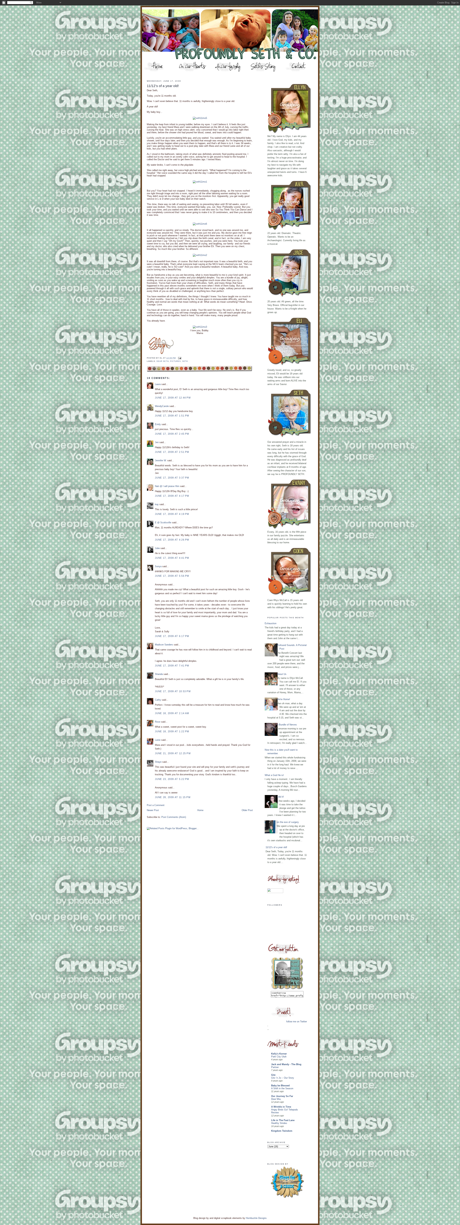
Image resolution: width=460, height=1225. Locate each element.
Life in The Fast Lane (283, 1120)
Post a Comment (155, 805)
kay (157, 504)
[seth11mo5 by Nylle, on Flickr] (200, 118)
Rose (157, 721)
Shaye (158, 761)
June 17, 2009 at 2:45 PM (172, 433)
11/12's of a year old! (163, 86)
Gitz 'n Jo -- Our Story (282, 1078)
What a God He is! (274, 775)
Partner (275, 1067)
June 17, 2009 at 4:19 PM (172, 514)
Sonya (158, 566)
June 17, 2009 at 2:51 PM (172, 452)
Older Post (247, 810)
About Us (281, 674)
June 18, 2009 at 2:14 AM (172, 713)
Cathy (158, 699)
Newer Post (153, 810)
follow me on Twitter (296, 1021)
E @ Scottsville (163, 522)
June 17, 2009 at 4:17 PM (172, 496)
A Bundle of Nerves (287, 724)
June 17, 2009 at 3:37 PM (172, 477)
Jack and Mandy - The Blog (286, 1064)
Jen (157, 442)
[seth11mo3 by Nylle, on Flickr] (200, 326)
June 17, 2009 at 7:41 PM (172, 665)
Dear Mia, (276, 1099)
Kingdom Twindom (281, 1131)
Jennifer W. (161, 460)
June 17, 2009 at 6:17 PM (172, 636)
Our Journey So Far (282, 1096)
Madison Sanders (164, 644)
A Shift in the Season (282, 1088)
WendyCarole (162, 406)
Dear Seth (163, 361)
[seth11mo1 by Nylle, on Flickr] (200, 181)
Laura (158, 384)
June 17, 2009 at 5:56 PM (172, 576)
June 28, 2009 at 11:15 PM (172, 797)
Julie (157, 548)
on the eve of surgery (288, 822)
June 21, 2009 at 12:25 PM (173, 753)
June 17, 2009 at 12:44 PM (173, 397)
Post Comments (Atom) (173, 817)
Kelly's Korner (279, 1053)
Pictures (175, 361)
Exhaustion (270, 623)
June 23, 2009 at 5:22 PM (172, 779)
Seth (185, 361)
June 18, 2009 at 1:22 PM (172, 731)
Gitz (273, 1075)
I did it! (280, 796)
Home (200, 810)
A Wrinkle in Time (281, 1106)
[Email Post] (179, 358)
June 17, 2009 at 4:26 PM (172, 539)
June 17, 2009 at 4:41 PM (172, 558)
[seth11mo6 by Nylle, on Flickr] (200, 223)
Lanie (157, 740)
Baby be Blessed (280, 1085)
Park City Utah (278, 1056)
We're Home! (283, 699)
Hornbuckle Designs (256, 1218)
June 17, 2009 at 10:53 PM (173, 691)
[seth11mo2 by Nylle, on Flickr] (200, 255)
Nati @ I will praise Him (167, 486)
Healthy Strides (279, 1123)
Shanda (159, 674)
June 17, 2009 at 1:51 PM (172, 415)
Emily (158, 424)
